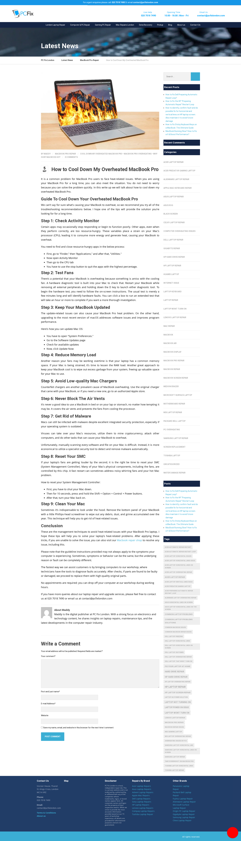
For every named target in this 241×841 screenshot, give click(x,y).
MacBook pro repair (174, 722)
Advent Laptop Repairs (142, 792)
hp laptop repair (175, 687)
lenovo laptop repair (175, 718)
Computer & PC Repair (80, 25)
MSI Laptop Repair (172, 412)
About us (181, 25)
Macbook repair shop (129, 540)
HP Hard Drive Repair (174, 257)
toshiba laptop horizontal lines (179, 766)
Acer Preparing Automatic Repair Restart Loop (179, 592)
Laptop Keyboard (172, 291)
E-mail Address (48, 703)
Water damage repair (174, 473)
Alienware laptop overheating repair (180, 598)
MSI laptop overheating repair (178, 736)
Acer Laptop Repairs (141, 786)
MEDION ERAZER (171, 386)
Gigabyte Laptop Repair (184, 814)
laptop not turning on (178, 702)
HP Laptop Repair (172, 266)
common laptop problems (179, 614)
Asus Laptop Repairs (141, 789)
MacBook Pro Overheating (138, 154)
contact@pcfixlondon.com (145, 2)
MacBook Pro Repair (65, 154)
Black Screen (170, 214)
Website (44, 715)
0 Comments (71, 157)
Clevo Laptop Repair (182, 820)
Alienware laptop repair (176, 179)
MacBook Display (172, 352)
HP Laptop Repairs (140, 805)
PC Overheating (171, 429)
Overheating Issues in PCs (176, 741)
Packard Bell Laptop (174, 421)
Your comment (48, 656)
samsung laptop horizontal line (179, 745)
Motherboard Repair (174, 404)
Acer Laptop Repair (173, 162)
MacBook (168, 335)
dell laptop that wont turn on (178, 661)
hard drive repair (174, 671)
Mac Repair (169, 326)
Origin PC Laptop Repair (184, 811)
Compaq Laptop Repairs (143, 811)
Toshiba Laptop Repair (142, 814)
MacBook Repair (171, 369)
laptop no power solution (176, 697)
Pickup (160, 25)
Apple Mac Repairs (141, 795)
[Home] (40, 25)
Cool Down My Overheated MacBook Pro (101, 154)
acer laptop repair (175, 577)
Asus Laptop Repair (173, 197)
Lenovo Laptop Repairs (142, 808)
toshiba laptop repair (174, 770)
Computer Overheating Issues (179, 231)
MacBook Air (170, 343)
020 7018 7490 (118, 2)
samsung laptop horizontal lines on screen (181, 751)
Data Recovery (145, 25)
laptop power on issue (177, 707)
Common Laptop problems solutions (179, 621)
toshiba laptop (171, 455)
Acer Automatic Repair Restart (178, 547)
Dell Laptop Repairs (141, 798)
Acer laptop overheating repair (178, 572)
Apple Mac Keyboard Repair (177, 188)
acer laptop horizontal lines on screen (179, 566)
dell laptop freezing (174, 636)
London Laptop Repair (55, 25)
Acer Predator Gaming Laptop (179, 171)
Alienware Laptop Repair (184, 801)
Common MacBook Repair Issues (178, 632)
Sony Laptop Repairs (141, 801)
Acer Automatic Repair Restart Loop (180, 552)
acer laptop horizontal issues (178, 556)
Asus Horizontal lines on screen (179, 602)
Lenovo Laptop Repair (174, 317)
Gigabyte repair (171, 248)
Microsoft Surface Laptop (177, 395)
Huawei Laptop (171, 274)
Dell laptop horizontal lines (177, 641)
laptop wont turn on (174, 309)
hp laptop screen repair (178, 692)
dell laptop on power (174, 652)
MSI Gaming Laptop (173, 732)
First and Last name (50, 691)
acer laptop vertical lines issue (178, 582)
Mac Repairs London (125, 25)
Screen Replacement (174, 447)
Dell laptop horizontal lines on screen (179, 647)
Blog (170, 25)
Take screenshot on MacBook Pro (179, 761)
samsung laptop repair (175, 757)
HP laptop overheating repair (177, 682)
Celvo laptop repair (174, 222)
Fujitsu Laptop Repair (183, 798)
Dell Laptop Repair (173, 240)
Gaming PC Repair (103, 25)
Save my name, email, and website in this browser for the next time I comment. (78, 727)
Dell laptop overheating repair (178, 657)
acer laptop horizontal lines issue (180, 561)
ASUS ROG (168, 205)
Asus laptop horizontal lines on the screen (181, 608)
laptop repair (170, 300)
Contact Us (195, 25)
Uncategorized (171, 464)
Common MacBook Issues (175, 627)
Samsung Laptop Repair (175, 438)
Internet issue (171, 283)
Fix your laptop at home (177, 666)
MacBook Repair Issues (174, 727)
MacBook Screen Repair (175, 378)
